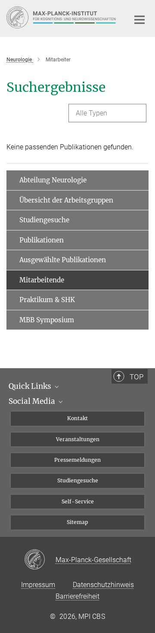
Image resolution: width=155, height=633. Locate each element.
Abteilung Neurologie (53, 180)
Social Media (33, 401)
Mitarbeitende (41, 280)
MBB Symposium (46, 320)
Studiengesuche (44, 220)
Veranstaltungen (77, 439)
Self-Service (78, 501)
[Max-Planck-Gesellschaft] (40, 560)
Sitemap (77, 522)
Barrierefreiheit (77, 596)
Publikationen (41, 240)
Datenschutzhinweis (103, 585)
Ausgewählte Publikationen (62, 260)
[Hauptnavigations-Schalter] (139, 19)
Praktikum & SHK (47, 300)
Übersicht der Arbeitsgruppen (66, 200)
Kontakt (77, 418)
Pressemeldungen (77, 460)
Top (136, 377)
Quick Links (31, 386)
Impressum (38, 585)
